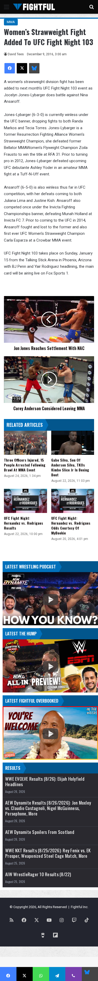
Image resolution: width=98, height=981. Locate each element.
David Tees (16, 54)
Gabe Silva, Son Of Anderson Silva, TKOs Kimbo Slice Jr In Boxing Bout (70, 467)
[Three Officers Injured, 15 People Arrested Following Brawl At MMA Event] (25, 443)
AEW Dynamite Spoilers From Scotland (39, 832)
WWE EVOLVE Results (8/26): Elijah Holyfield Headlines (44, 781)
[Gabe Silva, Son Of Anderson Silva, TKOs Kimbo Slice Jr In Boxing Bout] (72, 443)
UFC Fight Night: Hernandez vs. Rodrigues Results (23, 523)
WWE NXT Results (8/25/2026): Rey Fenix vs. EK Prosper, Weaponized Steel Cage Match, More (47, 853)
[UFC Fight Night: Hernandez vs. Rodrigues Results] (25, 501)
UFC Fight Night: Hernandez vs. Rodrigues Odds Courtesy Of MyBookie (70, 525)
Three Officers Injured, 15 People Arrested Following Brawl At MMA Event (24, 464)
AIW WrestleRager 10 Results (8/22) (38, 874)
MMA (11, 22)
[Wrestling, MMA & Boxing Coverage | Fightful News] (34, 7)
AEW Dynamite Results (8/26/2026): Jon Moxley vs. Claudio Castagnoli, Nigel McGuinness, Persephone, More (48, 808)
